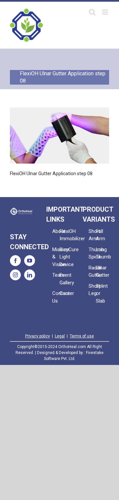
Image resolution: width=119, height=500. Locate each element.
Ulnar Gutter (99, 271)
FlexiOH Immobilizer (63, 235)
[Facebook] (15, 260)
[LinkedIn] (29, 274)
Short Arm (92, 235)
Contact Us (56, 297)
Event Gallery (63, 279)
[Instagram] (15, 274)
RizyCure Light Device (63, 257)
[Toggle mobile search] (92, 12)
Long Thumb (99, 253)
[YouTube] (29, 260)
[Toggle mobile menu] (105, 12)
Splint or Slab (99, 293)
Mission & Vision (56, 257)
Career (63, 293)
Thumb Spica (92, 253)
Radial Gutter (92, 271)
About (56, 231)
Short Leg (92, 290)
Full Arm (99, 235)
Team (56, 275)
